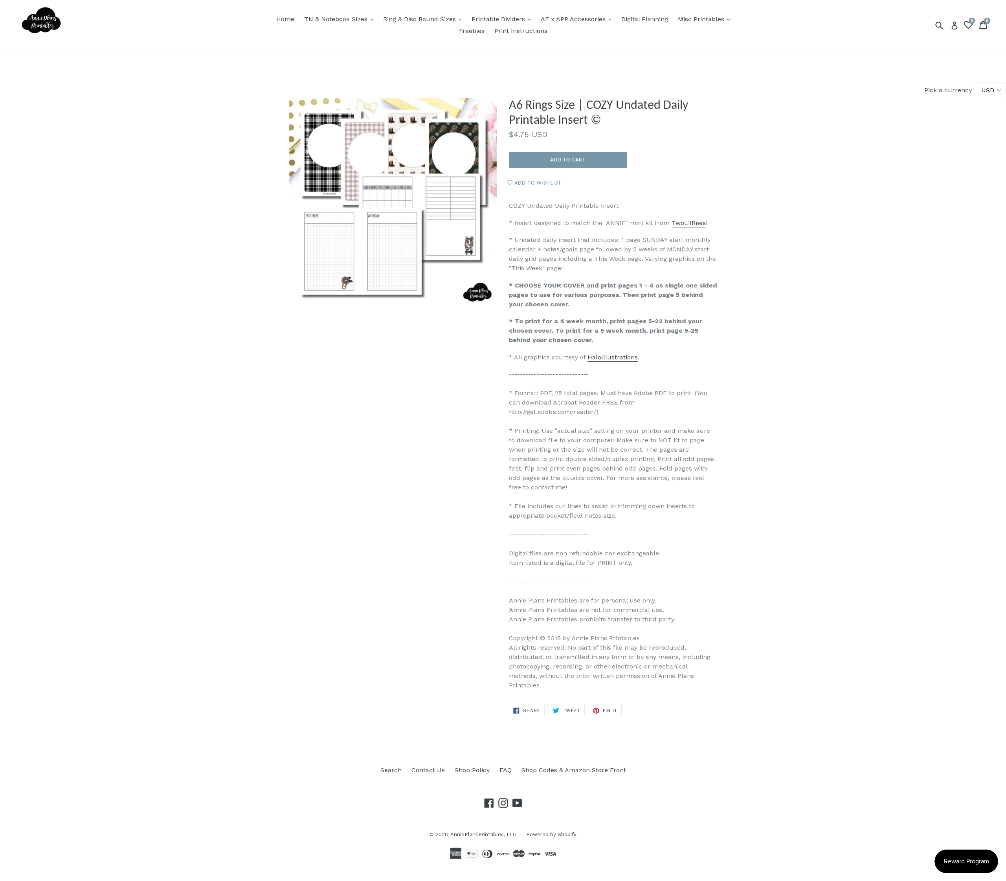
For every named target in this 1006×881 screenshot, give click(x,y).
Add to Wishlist (537, 183)
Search (391, 770)
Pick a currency (949, 90)
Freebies (472, 31)
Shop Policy (472, 770)
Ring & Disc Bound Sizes (424, 19)
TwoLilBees (689, 223)
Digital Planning (644, 19)
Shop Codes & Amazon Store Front (573, 770)
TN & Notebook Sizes (340, 19)
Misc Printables (706, 19)
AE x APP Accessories (578, 19)
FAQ (505, 770)
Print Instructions (520, 31)
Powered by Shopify (551, 834)
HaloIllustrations (612, 357)
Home (285, 19)
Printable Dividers (503, 19)
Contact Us (428, 770)
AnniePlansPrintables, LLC (483, 834)
